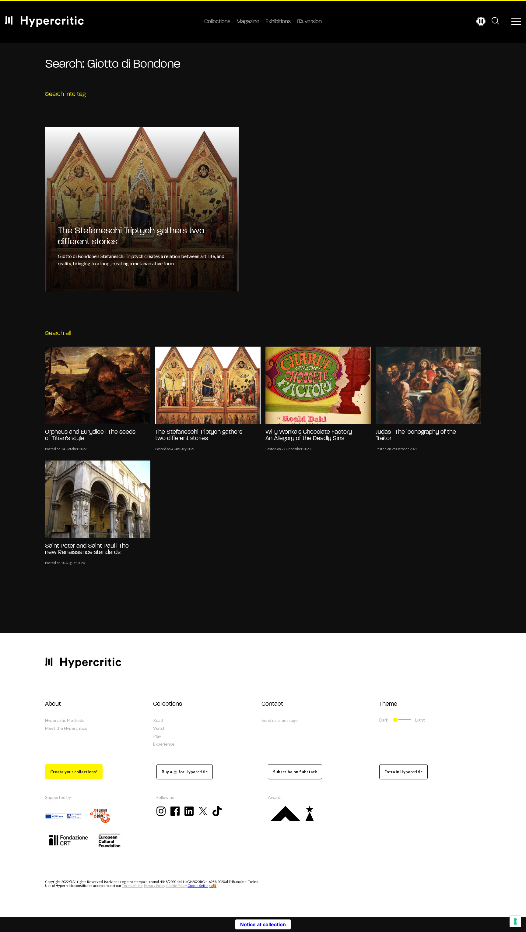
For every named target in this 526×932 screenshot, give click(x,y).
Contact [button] (272, 704)
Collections (217, 22)
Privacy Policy (154, 886)
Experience (163, 744)
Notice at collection (263, 924)
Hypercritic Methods (64, 720)
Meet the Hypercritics (66, 728)
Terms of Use (132, 886)
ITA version (309, 22)
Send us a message (279, 720)
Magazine (248, 22)
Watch (159, 728)
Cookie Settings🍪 (202, 886)
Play (157, 736)
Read (158, 720)
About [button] (53, 704)
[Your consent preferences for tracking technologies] (515, 921)
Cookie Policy (176, 886)
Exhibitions (278, 22)
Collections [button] (167, 704)
